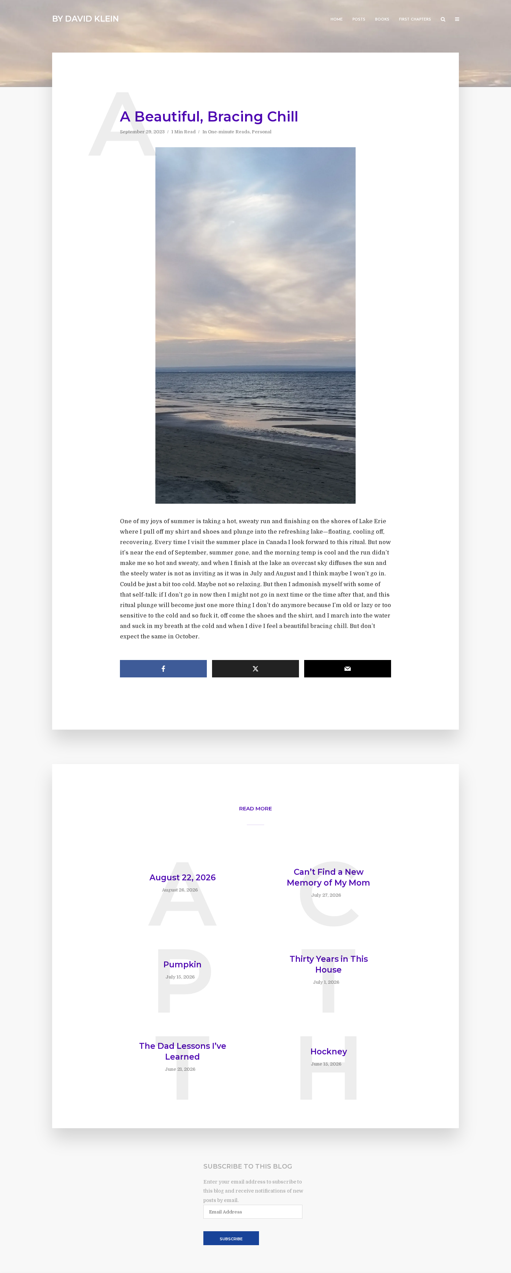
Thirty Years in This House (329, 964)
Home (337, 20)
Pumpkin (182, 964)
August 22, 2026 (182, 877)
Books (382, 20)
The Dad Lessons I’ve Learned (182, 1051)
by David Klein (85, 19)
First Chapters (415, 20)
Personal (261, 131)
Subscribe (231, 1238)
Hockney (328, 1051)
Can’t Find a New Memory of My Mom (328, 877)
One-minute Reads (229, 131)
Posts (358, 20)
